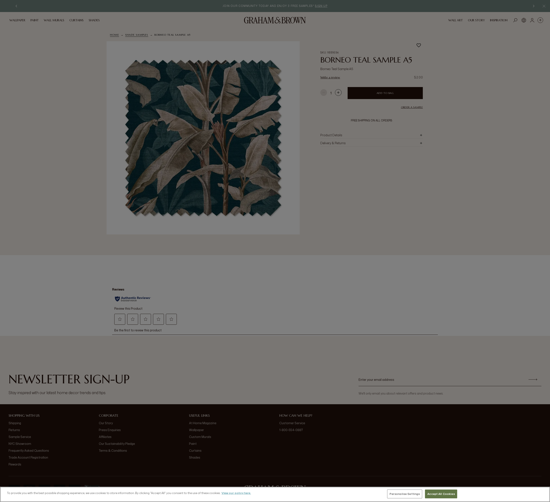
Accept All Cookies (441, 494)
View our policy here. (236, 493)
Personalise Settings (405, 494)
